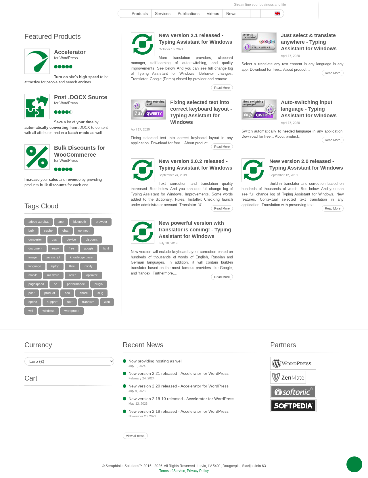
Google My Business (121, 4)
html (106, 248)
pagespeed (36, 284)
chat (65, 230)
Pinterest (167, 4)
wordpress (71, 310)
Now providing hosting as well (155, 361)
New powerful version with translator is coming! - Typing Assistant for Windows (195, 229)
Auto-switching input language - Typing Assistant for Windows (309, 108)
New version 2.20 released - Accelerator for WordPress (179, 386)
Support (245, 13)
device (71, 239)
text (69, 302)
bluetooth (79, 221)
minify (89, 266)
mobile (32, 275)
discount (91, 239)
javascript (53, 257)
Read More (222, 87)
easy (55, 248)
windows (49, 310)
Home (123, 13)
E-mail (226, 4)
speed (32, 302)
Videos (213, 13)
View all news (135, 435)
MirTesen (207, 4)
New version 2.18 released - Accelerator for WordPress (179, 411)
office (72, 275)
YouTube (127, 4)
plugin (99, 284)
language (34, 266)
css (54, 239)
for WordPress (66, 58)
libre (72, 266)
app (61, 221)
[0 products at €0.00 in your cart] (330, 10)
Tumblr (174, 4)
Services (162, 13)
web (107, 302)
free (71, 248)
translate (88, 302)
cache (48, 230)
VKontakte (200, 4)
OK (213, 4)
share (84, 293)
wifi (30, 310)
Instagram (147, 4)
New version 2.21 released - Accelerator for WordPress (179, 373)
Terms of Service (172, 471)
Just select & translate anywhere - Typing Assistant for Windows (309, 41)
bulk (31, 230)
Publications (189, 13)
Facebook (134, 4)
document (35, 248)
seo (67, 293)
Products (140, 13)
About (255, 13)
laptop (55, 266)
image (32, 257)
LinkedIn (160, 4)
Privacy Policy (198, 471)
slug (100, 293)
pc (55, 284)
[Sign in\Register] (340, 10)
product (49, 293)
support (52, 302)
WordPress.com (180, 4)
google (88, 248)
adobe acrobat (38, 221)
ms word (53, 275)
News (231, 13)
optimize (92, 275)
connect (83, 230)
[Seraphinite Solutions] (51, 10)
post (31, 293)
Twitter (140, 4)
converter (35, 239)
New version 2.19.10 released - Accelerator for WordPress (181, 398)
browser (101, 221)
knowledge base (81, 257)
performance (76, 284)
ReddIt (154, 4)
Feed (220, 4)
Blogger (187, 4)
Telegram (193, 4)
